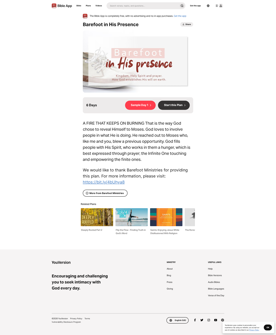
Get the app (195, 5)
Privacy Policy (76, 318)
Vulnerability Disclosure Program (66, 322)
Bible (78, 5)
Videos (98, 5)
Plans (88, 5)
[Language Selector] (208, 6)
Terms (87, 318)
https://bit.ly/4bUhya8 (104, 182)
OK (268, 327)
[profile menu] (218, 6)
